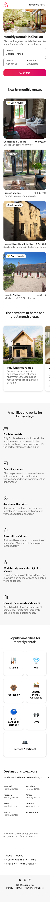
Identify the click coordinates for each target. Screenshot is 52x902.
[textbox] (14, 64)
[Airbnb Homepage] (5, 4)
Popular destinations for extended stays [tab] (22, 777)
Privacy (9, 888)
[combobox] (25, 54)
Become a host (37, 4)
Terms (19, 888)
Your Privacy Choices (34, 888)
